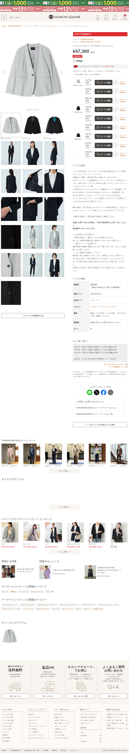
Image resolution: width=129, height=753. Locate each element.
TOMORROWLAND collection (90, 42)
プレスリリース (74, 750)
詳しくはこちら (15, 696)
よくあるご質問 (59, 735)
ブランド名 (8, 720)
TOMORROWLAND (87, 39)
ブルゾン (78, 609)
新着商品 (5, 735)
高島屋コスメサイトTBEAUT (116, 714)
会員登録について (60, 729)
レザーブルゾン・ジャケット (47, 605)
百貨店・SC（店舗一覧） (114, 720)
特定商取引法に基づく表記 (31, 750)
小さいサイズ (32, 723)
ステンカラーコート (43, 609)
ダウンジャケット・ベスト (11, 609)
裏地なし (14, 592)
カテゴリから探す (7, 717)
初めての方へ (58, 714)
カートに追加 (105, 83)
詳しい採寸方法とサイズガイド (114, 364)
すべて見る (63, 471)
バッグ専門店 (32, 729)
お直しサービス (85, 723)
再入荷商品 (5, 741)
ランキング (5, 732)
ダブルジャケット (37, 592)
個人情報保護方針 (15, 750)
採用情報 (63, 750)
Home (4, 26)
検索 (97, 19)
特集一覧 (31, 714)
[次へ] (61, 72)
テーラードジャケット (9, 605)
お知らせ (106, 19)
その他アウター (97, 609)
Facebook (84, 741)
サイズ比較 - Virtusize (87, 720)
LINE (82, 732)
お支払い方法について (61, 720)
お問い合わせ (58, 732)
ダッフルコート (67, 609)
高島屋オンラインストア (114, 717)
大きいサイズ (32, 720)
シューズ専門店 (33, 732)
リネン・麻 (49, 592)
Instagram (84, 735)
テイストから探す (7, 723)
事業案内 (54, 750)
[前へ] (5, 72)
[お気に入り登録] (115, 82)
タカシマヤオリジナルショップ (37, 739)
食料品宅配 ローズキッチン (115, 728)
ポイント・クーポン (60, 726)
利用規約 (4, 750)
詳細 (111, 66)
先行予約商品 (6, 738)
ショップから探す (7, 714)
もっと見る (63, 507)
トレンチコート (28, 609)
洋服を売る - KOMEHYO (88, 717)
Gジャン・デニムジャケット (69, 605)
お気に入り (115, 19)
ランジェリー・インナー (36, 735)
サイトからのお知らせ (61, 738)
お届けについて (59, 717)
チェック (5, 592)
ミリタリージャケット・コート (108, 605)
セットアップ (23, 592)
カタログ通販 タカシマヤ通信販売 (115, 724)
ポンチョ (87, 609)
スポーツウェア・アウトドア (37, 726)
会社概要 (45, 750)
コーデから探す (7, 726)
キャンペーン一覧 (33, 717)
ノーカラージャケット (27, 605)
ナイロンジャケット (88, 605)
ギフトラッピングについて (89, 714)
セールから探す (7, 729)
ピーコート (56, 609)
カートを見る (123, 17)
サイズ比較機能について (117, 367)
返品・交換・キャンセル (62, 723)
